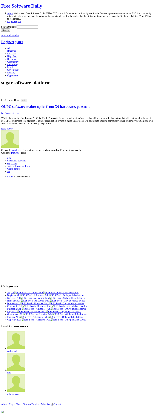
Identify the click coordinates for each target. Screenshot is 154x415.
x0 (8, 171)
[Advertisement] (36, 93)
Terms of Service (31, 404)
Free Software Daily (21, 6)
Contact (57, 404)
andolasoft (12, 351)
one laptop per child (16, 160)
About (10, 13)
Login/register (12, 42)
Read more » (7, 128)
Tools (18, 404)
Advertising (46, 404)
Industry (15, 152)
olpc (9, 158)
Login (10, 176)
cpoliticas (16, 150)
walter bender (13, 168)
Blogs (11, 404)
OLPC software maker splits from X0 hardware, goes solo (45, 107)
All (12, 292)
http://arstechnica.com (10, 113)
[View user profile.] (10, 147)
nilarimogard (13, 394)
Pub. (40, 292)
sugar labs (12, 163)
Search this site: (9, 26)
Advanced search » (10, 35)
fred (9, 372)
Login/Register (14, 21)
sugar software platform (18, 166)
